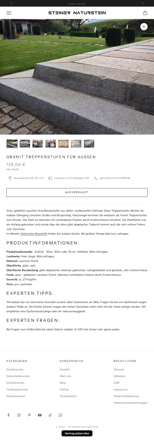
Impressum (120, 389)
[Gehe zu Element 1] (12, 143)
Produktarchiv (68, 396)
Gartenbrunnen (15, 396)
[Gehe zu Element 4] (50, 143)
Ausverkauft (77, 192)
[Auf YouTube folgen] (40, 415)
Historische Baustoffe (33, 234)
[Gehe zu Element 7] (89, 143)
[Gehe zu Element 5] (63, 143)
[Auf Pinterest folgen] (29, 415)
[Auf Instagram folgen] (19, 415)
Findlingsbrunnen (17, 389)
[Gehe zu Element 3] (37, 143)
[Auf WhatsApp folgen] (61, 415)
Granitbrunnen (15, 383)
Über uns (65, 376)
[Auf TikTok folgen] (50, 415)
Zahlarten (119, 376)
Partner (64, 389)
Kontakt (65, 369)
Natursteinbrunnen (18, 376)
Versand (118, 369)
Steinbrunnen (14, 369)
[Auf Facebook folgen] (8, 415)
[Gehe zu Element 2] (24, 143)
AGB (116, 383)
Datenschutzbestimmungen (130, 403)
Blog (63, 383)
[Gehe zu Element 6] (76, 143)
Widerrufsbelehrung (126, 396)
